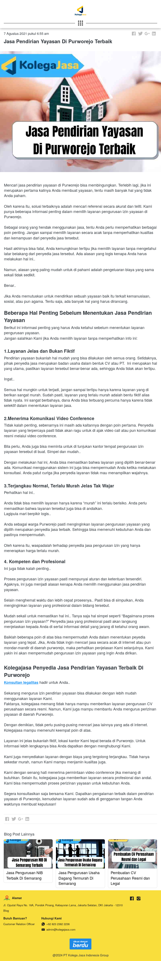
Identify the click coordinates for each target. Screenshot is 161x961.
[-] (131, 898)
